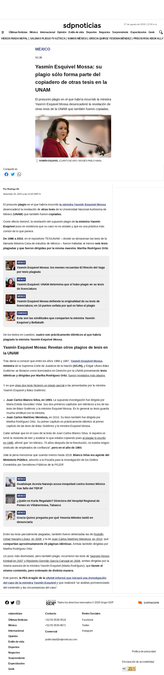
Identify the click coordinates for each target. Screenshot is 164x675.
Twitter (85, 625)
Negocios (104, 32)
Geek (152, 32)
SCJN (38, 57)
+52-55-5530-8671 (55, 625)
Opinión (61, 32)
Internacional (47, 32)
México (34, 32)
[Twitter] (13, 174)
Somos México (77, 38)
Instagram (87, 630)
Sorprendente (120, 32)
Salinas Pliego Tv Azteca (47, 38)
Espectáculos (138, 32)
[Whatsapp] (19, 174)
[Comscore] (148, 602)
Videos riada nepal (14, 38)
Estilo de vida (76, 32)
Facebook (87, 619)
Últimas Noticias (18, 32)
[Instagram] (18, 603)
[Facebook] (6, 174)
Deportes (91, 32)
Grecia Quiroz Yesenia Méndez (110, 38)
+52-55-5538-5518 (55, 619)
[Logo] (82, 26)
